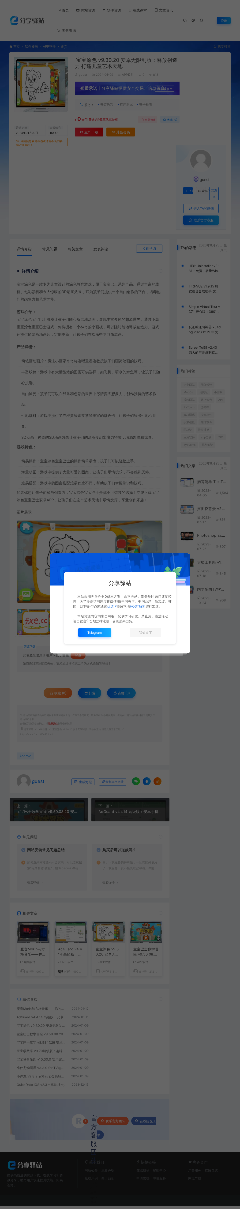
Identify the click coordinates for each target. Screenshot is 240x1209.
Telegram (94, 633)
